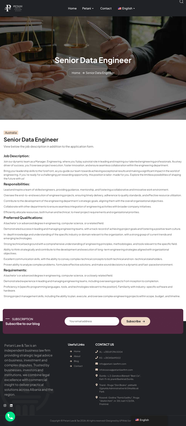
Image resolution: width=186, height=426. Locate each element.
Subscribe (133, 321)
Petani (86, 8)
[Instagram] (5, 405)
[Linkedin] (11, 405)
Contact (106, 8)
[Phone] (10, 416)
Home (72, 8)
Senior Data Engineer (100, 73)
